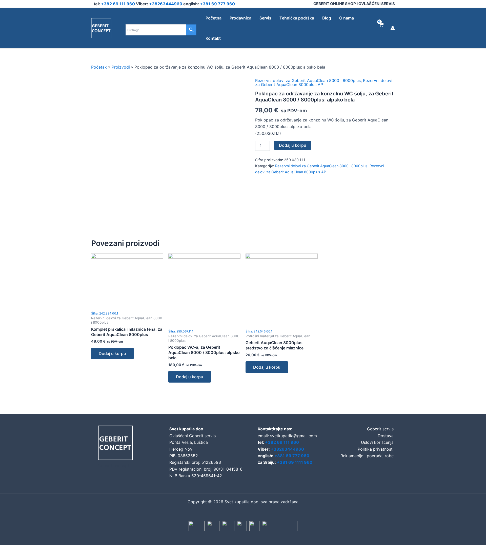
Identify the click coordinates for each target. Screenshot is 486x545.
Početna (213, 17)
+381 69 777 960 (217, 3)
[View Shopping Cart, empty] (380, 28)
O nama (346, 17)
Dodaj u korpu (292, 145)
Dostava (386, 435)
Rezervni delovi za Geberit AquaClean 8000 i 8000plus (308, 80)
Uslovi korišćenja (377, 442)
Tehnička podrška (296, 17)
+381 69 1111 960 (294, 462)
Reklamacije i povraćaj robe (367, 455)
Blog (326, 17)
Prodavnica (240, 17)
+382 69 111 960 (118, 3)
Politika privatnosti (376, 449)
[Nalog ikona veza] (392, 28)
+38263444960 (166, 3)
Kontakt (213, 38)
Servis (265, 17)
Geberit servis (380, 428)
